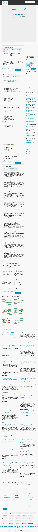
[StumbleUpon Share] (21, 14)
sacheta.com (4, 491)
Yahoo (9, 49)
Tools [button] (23, 2)
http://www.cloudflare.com (13, 87)
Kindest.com (10, 12)
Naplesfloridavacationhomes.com (31, 91)
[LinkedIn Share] (18, 14)
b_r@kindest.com (29, 66)
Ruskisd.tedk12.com (29, 129)
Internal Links (5, 168)
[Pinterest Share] (19, 14)
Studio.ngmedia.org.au (30, 77)
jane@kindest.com (29, 62)
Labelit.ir (27, 124)
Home (6, 12)
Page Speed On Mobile (7, 170)
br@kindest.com (29, 65)
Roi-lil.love (28, 126)
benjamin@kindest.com (30, 63)
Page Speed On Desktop (13, 168)
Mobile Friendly (14, 170)
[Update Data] (15, 74)
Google (14, 49)
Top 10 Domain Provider (15, 76)
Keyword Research (10, 3)
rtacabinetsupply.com (6, 493)
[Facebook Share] (14, 14)
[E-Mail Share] (24, 14)
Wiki (4, 51)
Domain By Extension (15, 3)
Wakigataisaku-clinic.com (30, 121)
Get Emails (34, 69)
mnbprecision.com (5, 486)
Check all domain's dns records (6, 153)
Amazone (19, 49)
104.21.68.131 (10, 147)
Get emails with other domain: (31, 67)
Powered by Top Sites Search (14, 530)
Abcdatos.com (28, 132)
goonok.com (4, 506)
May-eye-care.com (29, 110)
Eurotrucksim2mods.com (30, 101)
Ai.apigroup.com (28, 87)
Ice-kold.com (28, 94)
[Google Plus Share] (15, 14)
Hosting (21, 2)
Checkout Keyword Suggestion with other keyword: (10, 68)
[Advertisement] (19, 31)
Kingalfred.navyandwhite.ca (30, 104)
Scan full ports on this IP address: (7, 291)
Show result (19, 70)
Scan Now (18, 162)
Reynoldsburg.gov (29, 107)
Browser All (5, 508)
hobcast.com (4, 495)
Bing (4, 49)
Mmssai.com (28, 135)
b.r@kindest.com (29, 64)
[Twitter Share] (16, 14)
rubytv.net (4, 501)
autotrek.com (4, 499)
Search (27, 3)
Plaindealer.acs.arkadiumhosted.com (32, 98)
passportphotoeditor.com (6, 497)
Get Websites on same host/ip (7, 161)
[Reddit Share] (22, 14)
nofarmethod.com (5, 488)
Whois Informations (6, 76)
